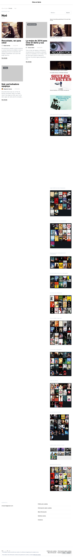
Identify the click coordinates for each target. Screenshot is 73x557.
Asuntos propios (32, 24)
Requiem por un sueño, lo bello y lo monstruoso (60, 54)
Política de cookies (37, 554)
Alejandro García (8, 89)
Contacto (40, 519)
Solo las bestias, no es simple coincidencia (59, 90)
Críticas (5, 24)
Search (68, 12)
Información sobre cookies (45, 508)
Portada (10, 8)
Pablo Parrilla (7, 45)
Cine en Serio (36, 2)
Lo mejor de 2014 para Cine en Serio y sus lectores (36, 43)
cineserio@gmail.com (7, 505)
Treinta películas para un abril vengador (59, 70)
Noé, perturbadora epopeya (10, 85)
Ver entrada (4, 58)
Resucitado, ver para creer (11, 42)
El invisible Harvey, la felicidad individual (59, 72)
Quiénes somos (42, 516)
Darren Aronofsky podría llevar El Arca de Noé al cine (60, 20)
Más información (42, 512)
